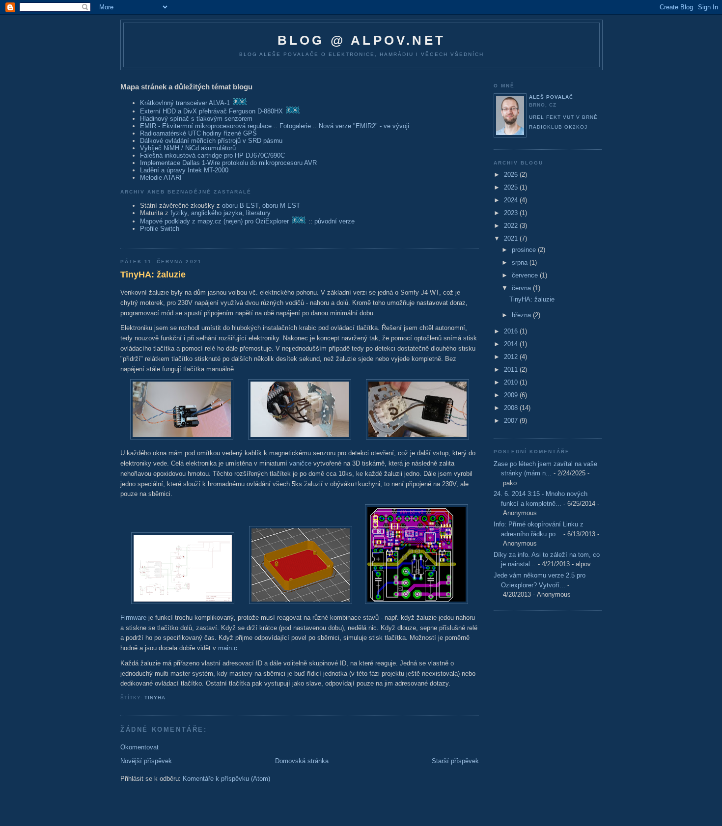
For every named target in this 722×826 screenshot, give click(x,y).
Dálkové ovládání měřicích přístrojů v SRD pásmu (211, 140)
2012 (512, 356)
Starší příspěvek (455, 761)
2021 (512, 238)
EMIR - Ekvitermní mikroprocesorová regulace (206, 126)
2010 (512, 382)
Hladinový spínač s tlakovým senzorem (196, 118)
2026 (512, 174)
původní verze (334, 221)
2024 (512, 200)
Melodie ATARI (161, 177)
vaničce (300, 463)
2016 (512, 331)
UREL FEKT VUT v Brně (563, 117)
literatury (258, 213)
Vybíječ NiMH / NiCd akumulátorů (188, 148)
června (522, 288)
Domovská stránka (302, 761)
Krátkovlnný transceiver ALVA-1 (185, 103)
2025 (512, 187)
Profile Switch (159, 228)
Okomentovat (139, 747)
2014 (512, 344)
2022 (512, 225)
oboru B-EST (240, 205)
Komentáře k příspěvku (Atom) (226, 778)
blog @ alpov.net (361, 40)
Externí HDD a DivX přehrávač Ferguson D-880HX (211, 111)
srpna (520, 262)
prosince (525, 249)
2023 (512, 213)
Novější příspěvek (146, 761)
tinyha (155, 697)
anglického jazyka (216, 213)
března (522, 315)
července (526, 275)
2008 (512, 408)
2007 (512, 420)
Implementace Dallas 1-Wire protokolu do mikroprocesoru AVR (228, 162)
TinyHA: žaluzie (153, 274)
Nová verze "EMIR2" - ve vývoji (364, 126)
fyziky (178, 213)
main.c (227, 648)
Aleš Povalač (551, 97)
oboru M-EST (281, 205)
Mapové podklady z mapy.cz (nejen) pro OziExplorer (214, 221)
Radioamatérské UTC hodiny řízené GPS (198, 133)
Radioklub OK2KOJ (558, 127)
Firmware (133, 617)
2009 (512, 395)
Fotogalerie (295, 126)
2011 (512, 369)
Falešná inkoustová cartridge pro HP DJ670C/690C (212, 155)
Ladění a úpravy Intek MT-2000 (184, 170)
